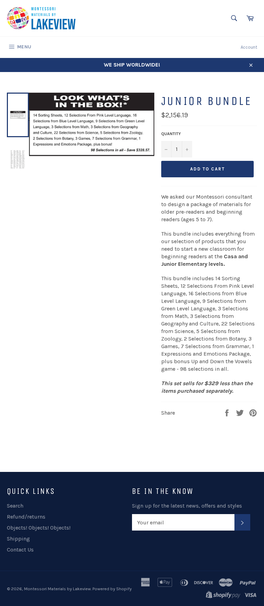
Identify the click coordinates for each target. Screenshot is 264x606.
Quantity (171, 133)
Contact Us (20, 549)
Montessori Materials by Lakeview (57, 588)
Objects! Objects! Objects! (38, 527)
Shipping (18, 538)
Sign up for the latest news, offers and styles (187, 505)
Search (15, 505)
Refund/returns (26, 516)
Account (249, 47)
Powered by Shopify (112, 588)
